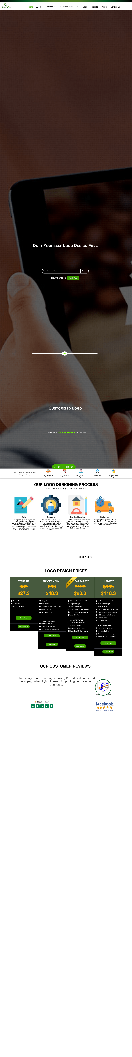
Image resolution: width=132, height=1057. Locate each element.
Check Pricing (64, 466)
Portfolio (94, 6)
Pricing (104, 6)
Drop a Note (85, 557)
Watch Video (73, 278)
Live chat (46, 557)
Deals (85, 6)
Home (30, 6)
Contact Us (115, 6)
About (38, 6)
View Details (23, 626)
